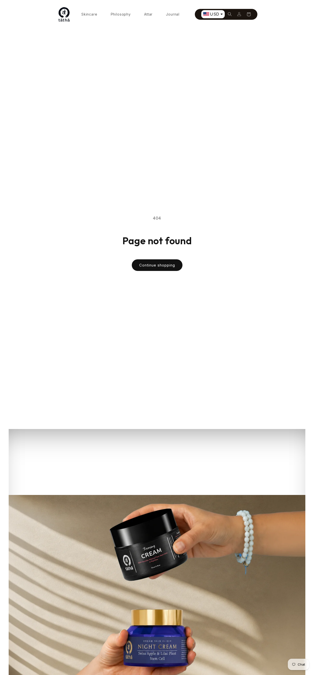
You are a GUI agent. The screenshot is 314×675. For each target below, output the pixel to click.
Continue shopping (157, 265)
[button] (230, 14)
